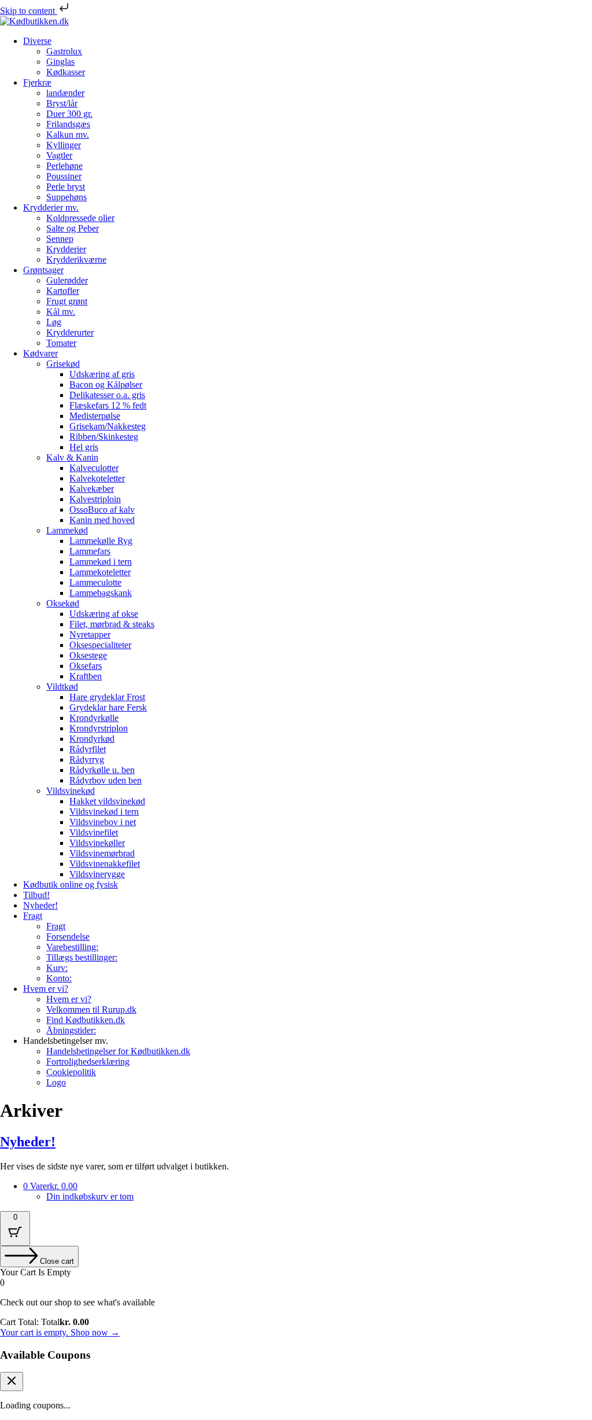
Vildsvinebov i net (102, 822)
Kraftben (85, 676)
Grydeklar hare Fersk (108, 707)
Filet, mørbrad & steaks (111, 624)
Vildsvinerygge (97, 874)
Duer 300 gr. (69, 114)
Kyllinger (63, 145)
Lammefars (89, 551)
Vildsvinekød (70, 791)
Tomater (61, 343)
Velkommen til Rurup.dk (91, 1009)
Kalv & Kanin (72, 457)
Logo (56, 1082)
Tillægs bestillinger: (81, 957)
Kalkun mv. (67, 134)
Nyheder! (40, 905)
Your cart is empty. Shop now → (60, 1332)
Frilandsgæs (68, 124)
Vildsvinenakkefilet (104, 864)
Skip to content (28, 11)
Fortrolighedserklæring (88, 1061)
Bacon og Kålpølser (105, 384)
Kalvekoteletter (97, 478)
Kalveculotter (94, 468)
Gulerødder (67, 280)
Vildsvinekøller (97, 843)
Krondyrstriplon (98, 728)
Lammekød (67, 530)
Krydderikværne (76, 259)
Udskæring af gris (102, 374)
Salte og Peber (72, 228)
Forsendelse (68, 936)
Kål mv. (60, 312)
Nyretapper (89, 634)
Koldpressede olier (80, 218)
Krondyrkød (91, 739)
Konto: (59, 978)
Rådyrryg (86, 759)
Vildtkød (62, 686)
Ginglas (60, 62)
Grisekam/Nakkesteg (107, 426)
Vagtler (59, 155)
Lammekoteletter (100, 572)
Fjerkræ (37, 82)
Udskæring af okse (103, 614)
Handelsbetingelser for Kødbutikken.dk (118, 1051)
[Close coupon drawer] (11, 1381)
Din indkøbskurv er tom (90, 1196)
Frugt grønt (66, 301)
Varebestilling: (72, 947)
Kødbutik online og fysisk (70, 884)
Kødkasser (65, 72)
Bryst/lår (61, 103)
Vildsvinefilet (93, 832)
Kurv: (57, 968)
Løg (53, 322)
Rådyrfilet (87, 749)
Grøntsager (43, 270)
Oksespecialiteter (100, 645)
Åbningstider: (71, 1030)
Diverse (37, 41)
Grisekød (63, 364)
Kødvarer (40, 353)
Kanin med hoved (102, 520)
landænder (65, 93)
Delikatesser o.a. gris (107, 395)
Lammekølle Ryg (100, 541)
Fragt (32, 916)
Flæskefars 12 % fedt (107, 405)
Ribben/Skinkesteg (103, 437)
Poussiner (64, 176)
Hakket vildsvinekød (107, 801)
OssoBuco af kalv (102, 509)
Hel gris (83, 447)
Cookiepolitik (71, 1072)
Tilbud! (36, 895)
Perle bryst (65, 187)
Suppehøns (66, 197)
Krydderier (66, 249)
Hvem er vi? (45, 989)
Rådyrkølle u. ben (102, 770)
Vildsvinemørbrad (102, 853)
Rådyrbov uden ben (105, 780)
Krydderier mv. (51, 207)
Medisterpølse (94, 416)
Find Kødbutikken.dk (85, 1020)
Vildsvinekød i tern (104, 811)
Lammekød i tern (100, 561)
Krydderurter (70, 332)
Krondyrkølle (94, 718)
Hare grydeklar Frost (107, 697)
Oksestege (88, 655)
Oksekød (62, 603)
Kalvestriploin (95, 499)
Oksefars (85, 666)
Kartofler (62, 291)
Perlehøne (64, 166)
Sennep (59, 239)
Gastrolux (64, 51)
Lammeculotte (95, 582)
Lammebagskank (100, 593)
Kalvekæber (91, 489)
